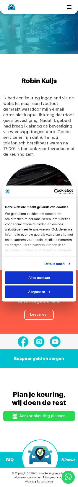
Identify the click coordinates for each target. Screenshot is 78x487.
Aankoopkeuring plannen (41, 416)
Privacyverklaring (52, 477)
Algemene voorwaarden (27, 477)
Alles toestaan (39, 277)
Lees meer (39, 314)
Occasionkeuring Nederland (50, 473)
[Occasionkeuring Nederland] (11, 7)
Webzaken (47, 481)
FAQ (10, 460)
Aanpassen (36, 292)
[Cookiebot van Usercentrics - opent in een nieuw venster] (55, 191)
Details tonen (54, 264)
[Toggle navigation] (69, 7)
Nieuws (68, 460)
